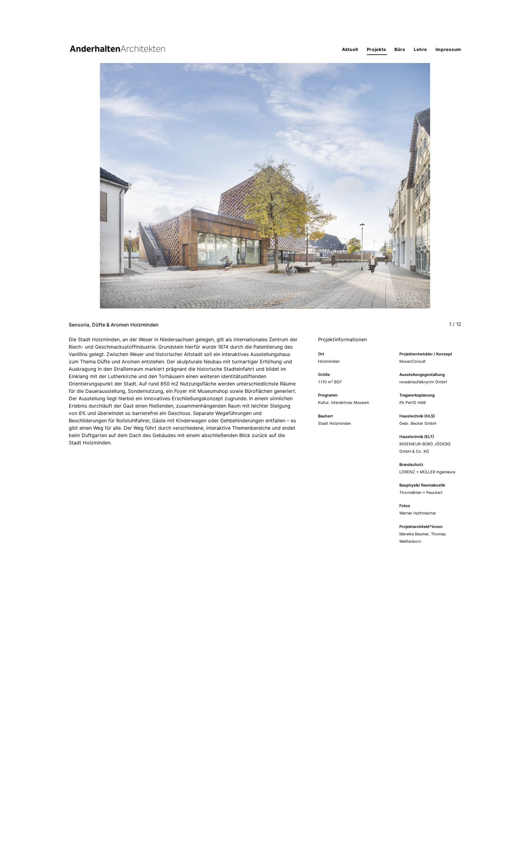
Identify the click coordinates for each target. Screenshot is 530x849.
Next (363, 192)
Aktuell (350, 49)
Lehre (421, 49)
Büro (400, 49)
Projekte (377, 49)
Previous (167, 192)
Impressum (448, 49)
